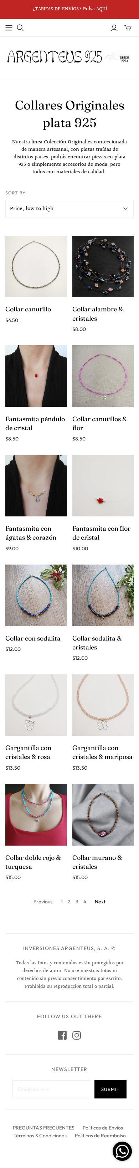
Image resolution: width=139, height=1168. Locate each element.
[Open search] (20, 27)
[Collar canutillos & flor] (103, 376)
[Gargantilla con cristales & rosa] (36, 705)
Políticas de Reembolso (100, 1135)
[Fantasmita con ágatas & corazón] (36, 486)
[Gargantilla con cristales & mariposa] (103, 705)
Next (100, 901)
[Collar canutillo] (36, 266)
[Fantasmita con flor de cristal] (103, 486)
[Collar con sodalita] (36, 595)
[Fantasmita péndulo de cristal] (36, 376)
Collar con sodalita (33, 638)
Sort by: (16, 192)
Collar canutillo (28, 309)
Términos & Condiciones (40, 1135)
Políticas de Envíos (103, 1127)
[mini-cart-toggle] (128, 28)
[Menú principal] (8, 27)
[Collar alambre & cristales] (103, 266)
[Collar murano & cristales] (103, 815)
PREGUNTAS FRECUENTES (43, 1127)
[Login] (114, 28)
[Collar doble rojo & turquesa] (36, 815)
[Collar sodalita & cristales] (103, 595)
